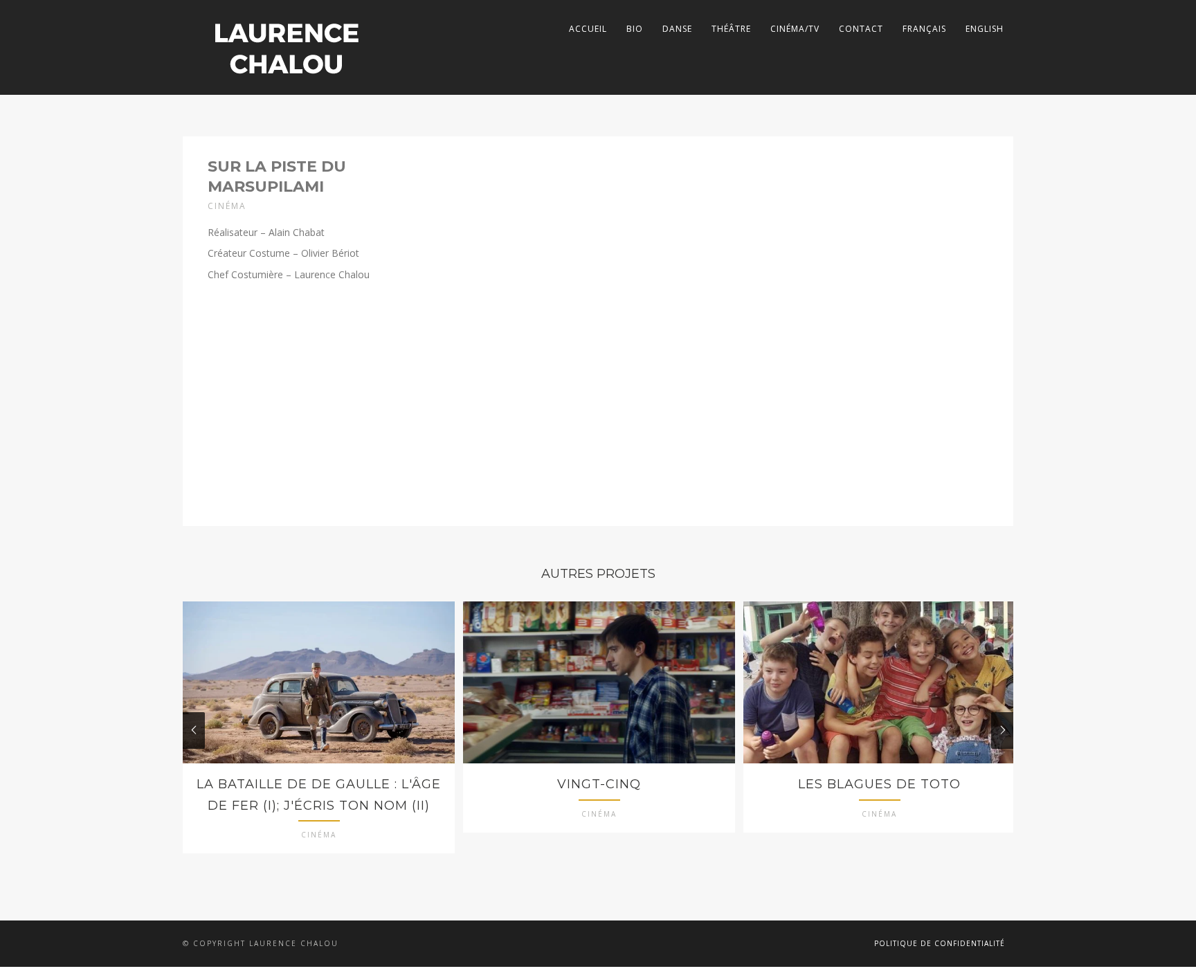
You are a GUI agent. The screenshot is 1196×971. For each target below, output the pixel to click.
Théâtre (731, 29)
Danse (677, 29)
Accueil (588, 29)
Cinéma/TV (794, 29)
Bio (634, 29)
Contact (861, 29)
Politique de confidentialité (939, 943)
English (985, 29)
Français (924, 29)
